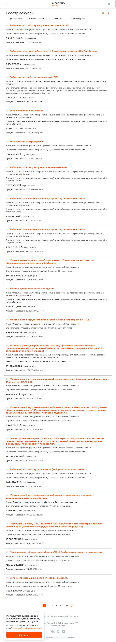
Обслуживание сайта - (58, 637)
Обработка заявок (38, 18)
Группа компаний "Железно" (64, 616)
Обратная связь (58, 625)
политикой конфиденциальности (27, 628)
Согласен (24, 635)
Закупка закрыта (77, 18)
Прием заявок (15, 18)
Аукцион (58, 18)
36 (67, 605)
